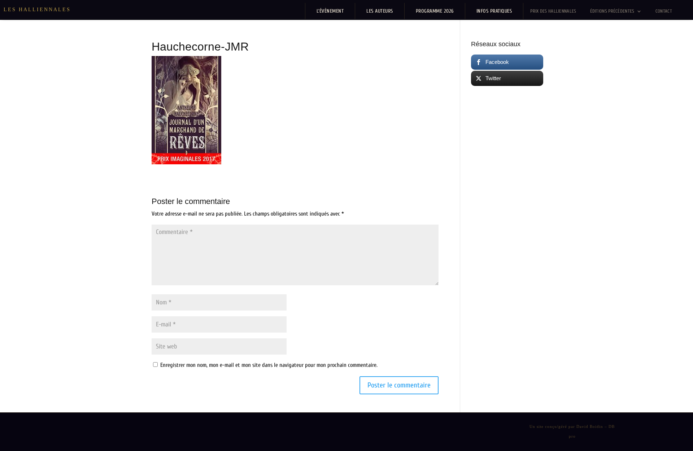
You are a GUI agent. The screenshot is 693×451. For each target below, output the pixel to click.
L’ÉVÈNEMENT (330, 11)
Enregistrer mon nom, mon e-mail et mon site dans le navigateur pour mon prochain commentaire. (269, 365)
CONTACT (663, 11)
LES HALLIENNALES (37, 9)
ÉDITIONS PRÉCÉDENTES (612, 11)
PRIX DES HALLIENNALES (553, 11)
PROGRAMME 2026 (435, 11)
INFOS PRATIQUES (494, 11)
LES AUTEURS (379, 11)
